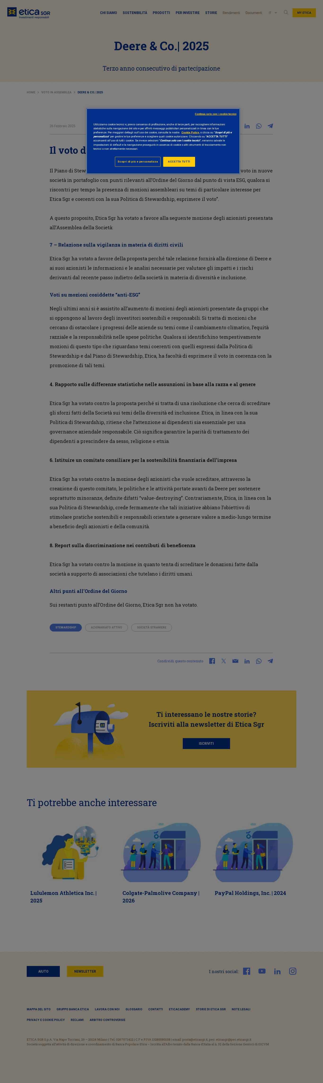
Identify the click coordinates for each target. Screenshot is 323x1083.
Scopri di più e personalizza (138, 161)
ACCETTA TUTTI (179, 161)
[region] (163, 141)
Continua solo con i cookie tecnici (215, 114)
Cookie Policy (190, 132)
